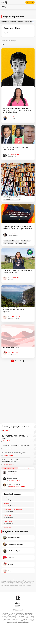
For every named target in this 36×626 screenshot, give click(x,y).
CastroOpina (7, 497)
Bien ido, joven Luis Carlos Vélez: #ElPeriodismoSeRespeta (10, 460)
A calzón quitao (8, 521)
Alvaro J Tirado (13, 117)
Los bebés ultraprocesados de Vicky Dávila (13, 453)
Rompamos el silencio (15, 277)
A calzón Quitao (9, 523)
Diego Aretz (11, 557)
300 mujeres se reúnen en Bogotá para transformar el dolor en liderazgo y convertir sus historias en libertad (17, 110)
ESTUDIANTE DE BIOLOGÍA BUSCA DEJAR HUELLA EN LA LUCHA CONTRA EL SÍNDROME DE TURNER (15, 436)
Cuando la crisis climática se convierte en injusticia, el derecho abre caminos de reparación (16, 310)
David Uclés (17, 197)
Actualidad (13, 22)
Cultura (27, 22)
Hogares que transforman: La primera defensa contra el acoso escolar (17, 271)
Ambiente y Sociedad (15, 316)
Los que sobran (8, 503)
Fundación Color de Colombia (17, 486)
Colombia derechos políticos (11, 240)
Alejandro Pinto (7, 430)
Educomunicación (8, 243)
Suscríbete (30, 2)
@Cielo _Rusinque (10, 505)
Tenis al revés (7, 515)
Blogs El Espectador (13, 16)
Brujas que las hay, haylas (11, 347)
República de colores (13, 484)
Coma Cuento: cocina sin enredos (13, 509)
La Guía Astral (7, 527)
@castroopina (9, 500)
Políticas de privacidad (15, 615)
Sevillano (10, 564)
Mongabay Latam (12, 570)
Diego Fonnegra (25, 240)
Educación (20, 22)
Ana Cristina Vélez (14, 352)
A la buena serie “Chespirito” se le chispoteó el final (15, 445)
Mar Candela (13, 233)
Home (3, 12)
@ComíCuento (9, 511)
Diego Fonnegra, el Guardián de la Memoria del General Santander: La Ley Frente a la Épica (18, 228)
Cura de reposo (12, 478)
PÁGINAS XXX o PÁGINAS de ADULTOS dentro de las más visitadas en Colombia (15, 427)
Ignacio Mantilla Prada (14, 537)
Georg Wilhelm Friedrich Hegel (12, 199)
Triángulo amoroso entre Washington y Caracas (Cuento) (15, 148)
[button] (33, 22)
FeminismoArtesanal (21, 243)
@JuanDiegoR (9, 517)
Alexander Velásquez (15, 154)
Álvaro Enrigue (7, 197)
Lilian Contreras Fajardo (14, 551)
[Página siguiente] (23, 361)
